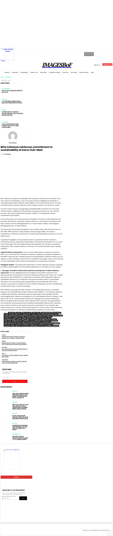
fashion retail (8, 317)
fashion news (46, 315)
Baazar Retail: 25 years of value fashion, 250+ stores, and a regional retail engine (14, 343)
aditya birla (11, 313)
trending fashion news (53, 326)
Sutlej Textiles (21, 326)
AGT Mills (18, 313)
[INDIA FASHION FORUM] (10, 54)
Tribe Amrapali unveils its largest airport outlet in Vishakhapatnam (14, 362)
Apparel (4, 334)
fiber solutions (21, 319)
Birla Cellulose (26, 313)
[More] (45, 191)
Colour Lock (7, 314)
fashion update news (45, 318)
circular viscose (56, 313)
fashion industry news (23, 315)
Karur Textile (7, 321)
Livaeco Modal (8, 322)
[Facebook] (26, 191)
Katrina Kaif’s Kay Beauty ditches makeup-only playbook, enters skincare (12, 113)
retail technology (16, 324)
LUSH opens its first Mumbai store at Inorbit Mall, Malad (15, 356)
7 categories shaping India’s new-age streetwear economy (12, 102)
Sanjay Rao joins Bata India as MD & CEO (12, 91)
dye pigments (15, 314)
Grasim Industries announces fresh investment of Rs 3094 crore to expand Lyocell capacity (20, 427)
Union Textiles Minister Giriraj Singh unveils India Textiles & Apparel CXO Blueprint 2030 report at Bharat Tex (20, 395)
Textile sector (41, 326)
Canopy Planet (36, 313)
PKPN (31, 323)
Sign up (15, 381)
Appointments (6, 88)
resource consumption (40, 323)
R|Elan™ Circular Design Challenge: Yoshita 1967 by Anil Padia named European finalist (20, 417)
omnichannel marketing (10, 323)
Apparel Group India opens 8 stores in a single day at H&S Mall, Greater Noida (13, 337)
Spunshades (26, 324)
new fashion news (31, 322)
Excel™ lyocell (32, 314)
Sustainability (8, 77)
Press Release (13, 142)
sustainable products (10, 326)
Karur (54, 319)
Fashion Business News (52, 314)
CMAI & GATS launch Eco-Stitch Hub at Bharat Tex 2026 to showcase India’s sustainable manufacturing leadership (20, 407)
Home (2, 77)
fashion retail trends (10, 318)
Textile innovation (31, 326)
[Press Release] (12, 136)
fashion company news (10, 315)
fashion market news (35, 315)
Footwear (5, 122)
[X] (105, 54)
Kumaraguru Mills (17, 321)
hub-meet (49, 319)
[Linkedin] (101, 54)
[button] (97, 65)
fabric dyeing (41, 314)
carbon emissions (45, 313)
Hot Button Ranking (40, 319)
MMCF (24, 322)
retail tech (7, 324)
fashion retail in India (19, 317)
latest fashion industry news (37, 321)
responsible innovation (53, 323)
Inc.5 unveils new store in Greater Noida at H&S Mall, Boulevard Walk (15, 349)
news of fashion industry (44, 322)
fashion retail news (31, 317)
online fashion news (23, 323)
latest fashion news (52, 321)
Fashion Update (34, 318)
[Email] (40, 191)
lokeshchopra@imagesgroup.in (13, 519)
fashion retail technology (45, 317)
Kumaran (26, 321)
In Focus (4, 99)
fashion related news (56, 315)
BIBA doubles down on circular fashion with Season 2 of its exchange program (20, 438)
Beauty (4, 109)
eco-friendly (23, 314)
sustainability (48, 324)
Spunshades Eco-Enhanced (37, 324)
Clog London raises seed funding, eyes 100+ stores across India (10, 125)
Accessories (5, 359)
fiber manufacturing (9, 319)
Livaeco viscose (17, 322)
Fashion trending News (23, 318)
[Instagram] (98, 54)
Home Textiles (30, 319)
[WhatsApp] (35, 191)
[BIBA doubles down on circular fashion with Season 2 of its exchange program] (6, 435)
